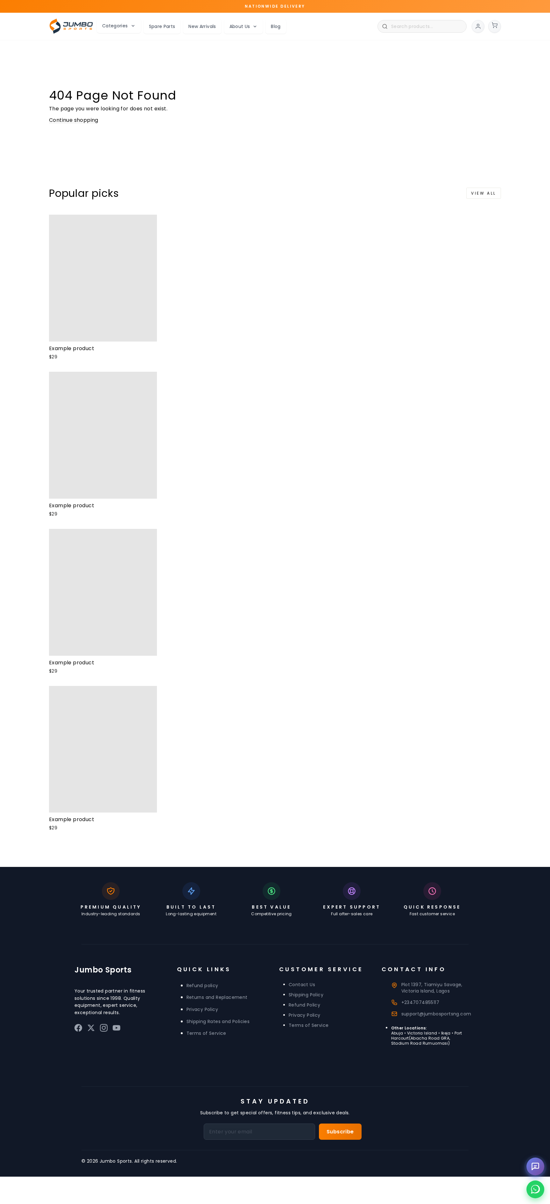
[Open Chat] (535, 1166)
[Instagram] (104, 1029)
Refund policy (202, 985)
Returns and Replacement (217, 997)
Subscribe (340, 1131)
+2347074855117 (420, 1002)
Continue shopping (73, 120)
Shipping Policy (306, 995)
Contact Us (302, 984)
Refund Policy (304, 1005)
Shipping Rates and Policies (218, 1021)
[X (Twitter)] (91, 1029)
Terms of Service (206, 1033)
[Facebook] (78, 1029)
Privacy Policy (202, 1009)
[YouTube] (116, 1029)
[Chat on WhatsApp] (535, 1189)
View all (483, 193)
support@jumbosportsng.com (436, 1014)
